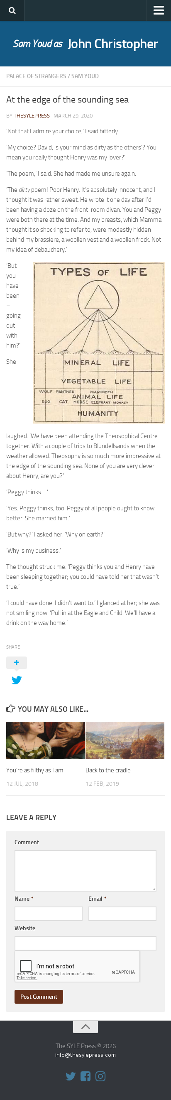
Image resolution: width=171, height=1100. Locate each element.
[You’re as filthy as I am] (45, 740)
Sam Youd (85, 76)
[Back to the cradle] (125, 740)
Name (24, 898)
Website (25, 928)
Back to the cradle (108, 770)
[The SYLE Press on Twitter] (70, 1076)
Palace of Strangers (36, 76)
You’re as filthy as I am (35, 770)
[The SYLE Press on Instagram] (100, 1076)
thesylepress (32, 116)
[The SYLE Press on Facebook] (85, 1076)
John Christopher (85, 43)
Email (97, 898)
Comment (27, 842)
